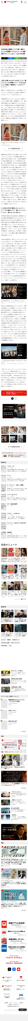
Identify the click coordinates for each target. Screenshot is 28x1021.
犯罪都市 (9, 532)
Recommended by (17, 599)
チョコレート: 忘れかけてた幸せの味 (16, 523)
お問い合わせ (16, 1004)
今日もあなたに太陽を (5, 642)
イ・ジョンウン (21, 111)
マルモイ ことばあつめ (13, 513)
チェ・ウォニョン (17, 256)
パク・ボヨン (14, 99)
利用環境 (10, 1004)
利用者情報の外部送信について (13, 1006)
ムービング (3, 639)
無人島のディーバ (16, 639)
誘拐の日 (9, 639)
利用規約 (21, 1002)
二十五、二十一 (12, 325)
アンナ (9, 475)
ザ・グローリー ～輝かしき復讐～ (15, 485)
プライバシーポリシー (13, 1002)
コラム (10, 645)
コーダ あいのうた (18, 224)
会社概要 (6, 1002)
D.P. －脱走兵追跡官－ (13, 504)
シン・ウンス (19, 338)
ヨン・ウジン (14, 176)
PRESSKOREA (4, 645)
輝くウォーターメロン (15, 642)
